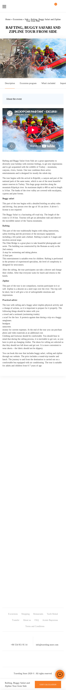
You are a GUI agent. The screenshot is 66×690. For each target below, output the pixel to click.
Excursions (17, 19)
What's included (48, 83)
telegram (50, 659)
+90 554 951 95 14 (19, 645)
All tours (59, 531)
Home (8, 19)
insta (27, 659)
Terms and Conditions (34, 626)
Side (27, 19)
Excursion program (28, 83)
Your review (12, 459)
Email (9, 489)
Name (9, 486)
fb (16, 659)
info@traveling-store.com (47, 645)
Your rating (12, 453)
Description (10, 83)
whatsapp (38, 659)
